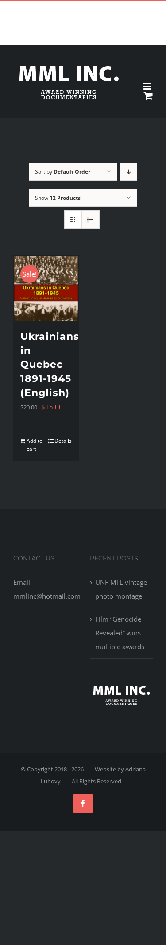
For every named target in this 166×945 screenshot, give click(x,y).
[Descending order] (128, 172)
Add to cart (34, 445)
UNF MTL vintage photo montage (121, 589)
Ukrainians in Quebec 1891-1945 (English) (49, 364)
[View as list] (90, 219)
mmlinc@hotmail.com (103, 8)
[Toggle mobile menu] (148, 86)
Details (63, 441)
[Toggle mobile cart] (148, 95)
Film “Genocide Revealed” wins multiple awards (119, 633)
